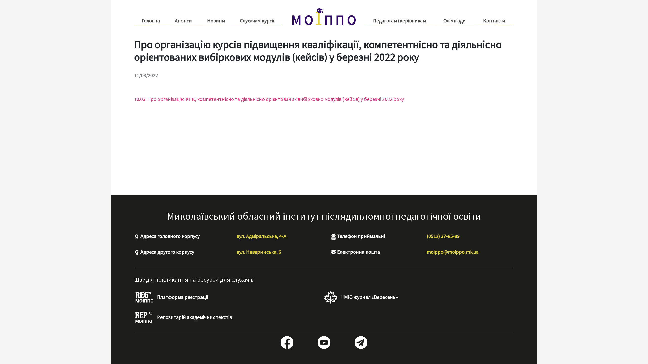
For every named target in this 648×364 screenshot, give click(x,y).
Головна (151, 20)
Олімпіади (454, 20)
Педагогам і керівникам (399, 21)
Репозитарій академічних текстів (194, 317)
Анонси (183, 20)
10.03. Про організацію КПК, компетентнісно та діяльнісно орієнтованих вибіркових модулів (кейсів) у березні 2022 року (269, 99)
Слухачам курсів (257, 21)
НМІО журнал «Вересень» (368, 297)
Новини (216, 20)
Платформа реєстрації (182, 297)
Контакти (494, 20)
